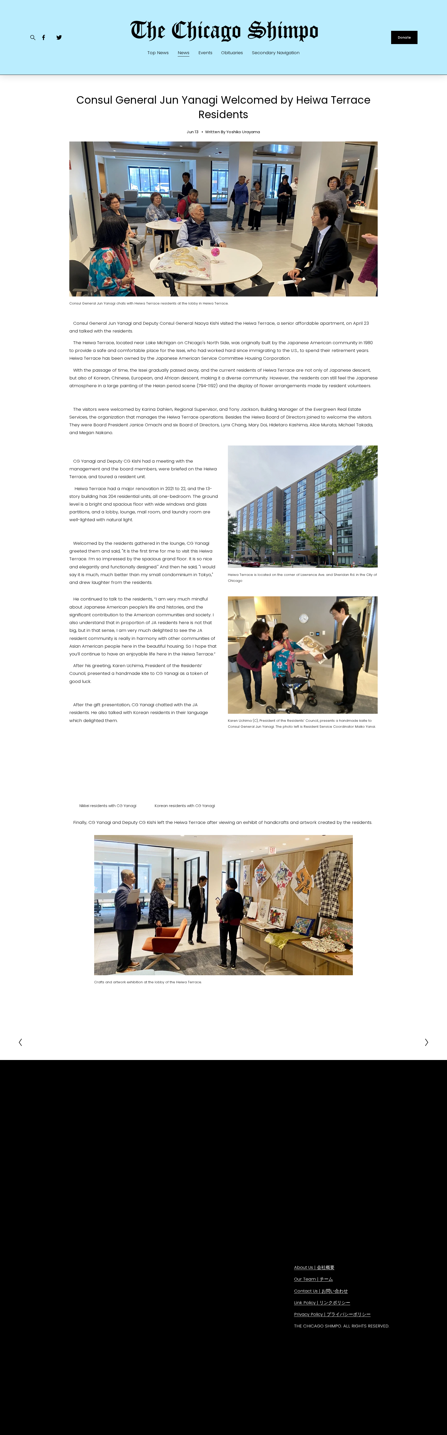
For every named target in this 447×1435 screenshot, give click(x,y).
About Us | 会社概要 (314, 1267)
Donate (404, 37)
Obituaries (232, 53)
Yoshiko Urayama (243, 132)
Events (205, 53)
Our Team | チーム (313, 1279)
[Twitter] (59, 37)
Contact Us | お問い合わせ (321, 1291)
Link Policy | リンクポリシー (322, 1302)
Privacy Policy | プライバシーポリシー (332, 1314)
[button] (107, 774)
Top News (158, 53)
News (183, 53)
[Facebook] (43, 37)
